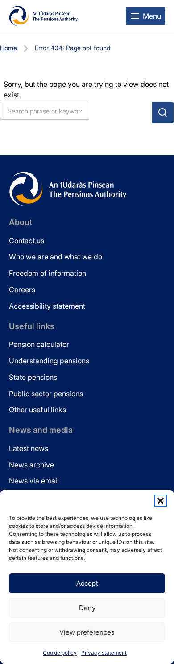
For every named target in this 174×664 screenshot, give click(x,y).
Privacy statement (104, 652)
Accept (87, 583)
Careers (22, 289)
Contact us (26, 240)
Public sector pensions (46, 393)
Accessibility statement (47, 306)
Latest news (28, 448)
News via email (34, 480)
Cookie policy (60, 652)
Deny (87, 608)
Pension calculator (39, 344)
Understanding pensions (49, 360)
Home (8, 48)
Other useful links (37, 409)
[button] (160, 500)
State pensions (33, 377)
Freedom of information (47, 273)
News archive (31, 464)
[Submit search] (163, 112)
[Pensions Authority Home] (43, 16)
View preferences (87, 632)
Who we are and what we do (55, 256)
